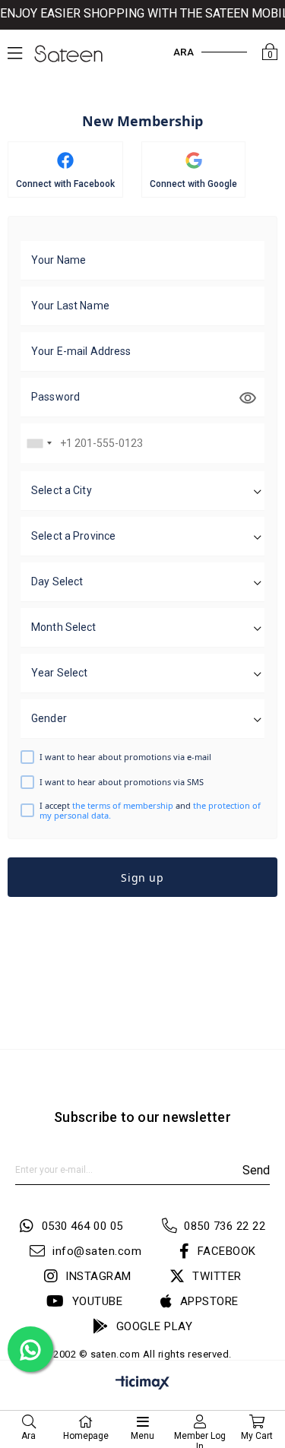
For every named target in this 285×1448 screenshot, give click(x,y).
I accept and (150, 810)
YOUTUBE (97, 1301)
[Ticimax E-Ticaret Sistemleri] (142, 1385)
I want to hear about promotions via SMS (122, 782)
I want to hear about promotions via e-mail (125, 757)
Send (256, 1170)
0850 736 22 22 (224, 1226)
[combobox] (38, 443)
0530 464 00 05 (82, 1226)
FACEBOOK (227, 1251)
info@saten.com (96, 1251)
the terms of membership (124, 805)
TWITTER (217, 1276)
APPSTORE (209, 1301)
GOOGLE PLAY (154, 1326)
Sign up (142, 877)
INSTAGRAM (98, 1276)
